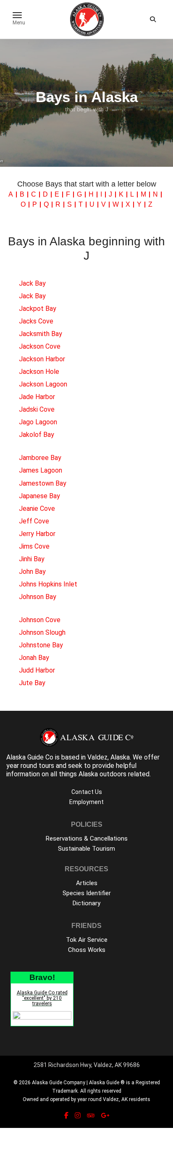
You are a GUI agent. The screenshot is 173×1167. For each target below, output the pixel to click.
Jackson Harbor (42, 359)
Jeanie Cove (37, 509)
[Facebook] (66, 1116)
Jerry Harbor (37, 534)
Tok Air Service (86, 940)
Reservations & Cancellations (87, 838)
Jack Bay (32, 283)
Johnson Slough (42, 632)
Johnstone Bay (41, 645)
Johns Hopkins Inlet (48, 584)
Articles (86, 883)
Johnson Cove (39, 620)
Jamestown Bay (42, 483)
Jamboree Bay (40, 458)
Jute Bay (32, 683)
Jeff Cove (34, 521)
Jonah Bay (34, 658)
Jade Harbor (37, 397)
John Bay (32, 572)
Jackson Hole (39, 372)
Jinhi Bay (32, 559)
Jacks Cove (36, 321)
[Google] (105, 1116)
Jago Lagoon (38, 422)
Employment (86, 802)
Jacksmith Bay (40, 334)
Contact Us (86, 792)
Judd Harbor (37, 670)
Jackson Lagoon (43, 384)
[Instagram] (78, 1116)
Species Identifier (87, 893)
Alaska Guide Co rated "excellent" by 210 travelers (42, 998)
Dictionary (86, 903)
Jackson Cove (39, 346)
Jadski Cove (37, 409)
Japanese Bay (39, 496)
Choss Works (86, 950)
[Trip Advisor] (90, 1116)
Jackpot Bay (37, 309)
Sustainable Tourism (86, 848)
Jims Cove (34, 546)
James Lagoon (40, 470)
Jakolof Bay (36, 435)
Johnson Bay (37, 597)
